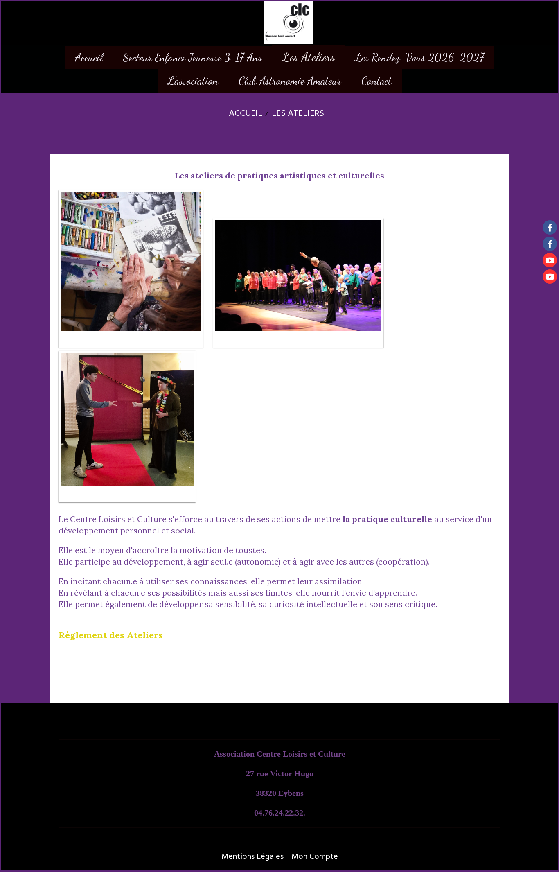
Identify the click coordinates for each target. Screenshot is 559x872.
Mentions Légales (252, 856)
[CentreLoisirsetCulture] (550, 227)
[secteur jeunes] (550, 244)
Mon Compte (314, 856)
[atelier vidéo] (550, 260)
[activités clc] (550, 276)
